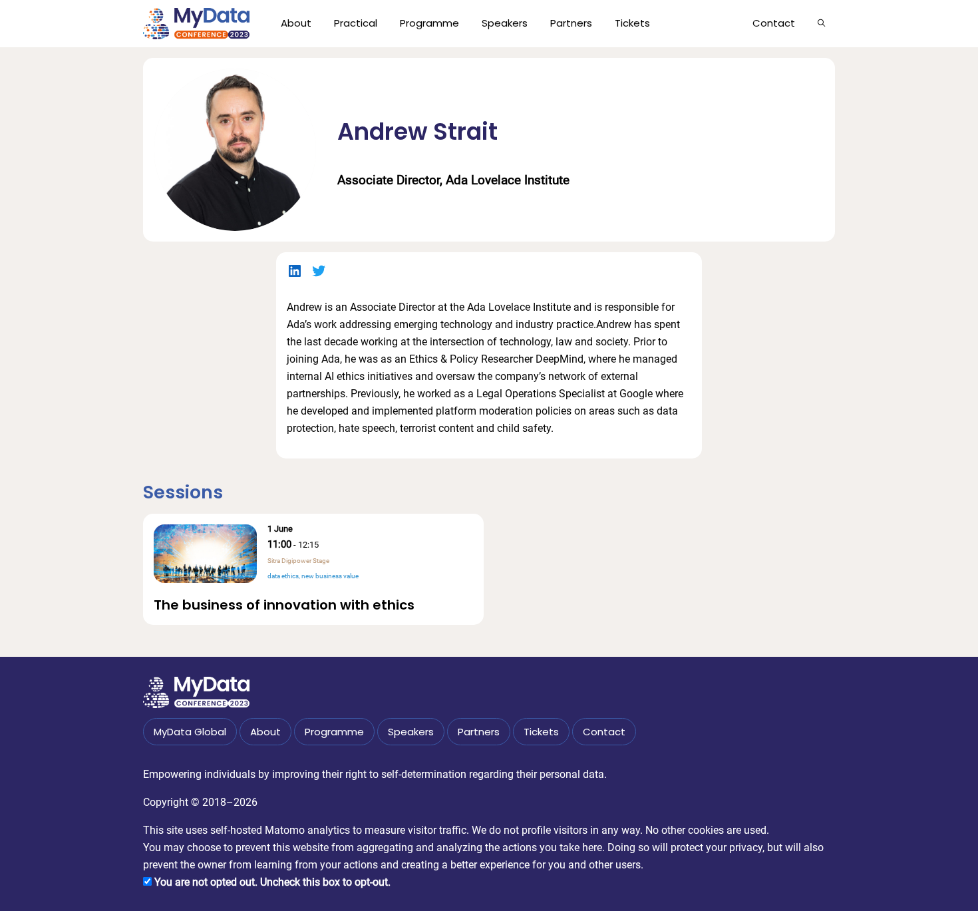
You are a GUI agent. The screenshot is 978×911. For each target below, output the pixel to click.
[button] (821, 23)
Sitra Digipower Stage (298, 560)
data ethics (283, 576)
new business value (330, 576)
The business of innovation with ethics (284, 605)
